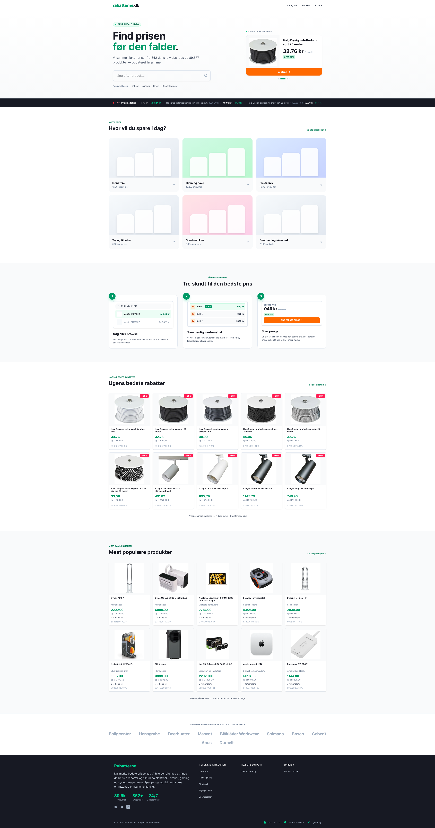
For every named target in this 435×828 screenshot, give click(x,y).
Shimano (275, 733)
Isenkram (203, 771)
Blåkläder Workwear (239, 733)
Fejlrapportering (248, 771)
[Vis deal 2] (280, 78)
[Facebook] (116, 807)
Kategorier (292, 5)
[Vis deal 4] (289, 78)
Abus (207, 742)
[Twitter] (122, 807)
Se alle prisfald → (317, 384)
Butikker (306, 5)
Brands (318, 5)
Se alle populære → (316, 553)
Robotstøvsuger (169, 86)
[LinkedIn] (128, 807)
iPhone (135, 86)
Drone (156, 86)
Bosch (298, 733)
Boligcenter (120, 733)
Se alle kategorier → (316, 129)
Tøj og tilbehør (205, 790)
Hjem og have (205, 777)
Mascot (205, 733)
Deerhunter (179, 733)
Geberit (319, 733)
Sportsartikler (205, 797)
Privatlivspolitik (291, 771)
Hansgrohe (149, 733)
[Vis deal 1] (278, 78)
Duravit (226, 742)
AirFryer (146, 86)
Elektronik (203, 784)
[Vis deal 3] (285, 78)
